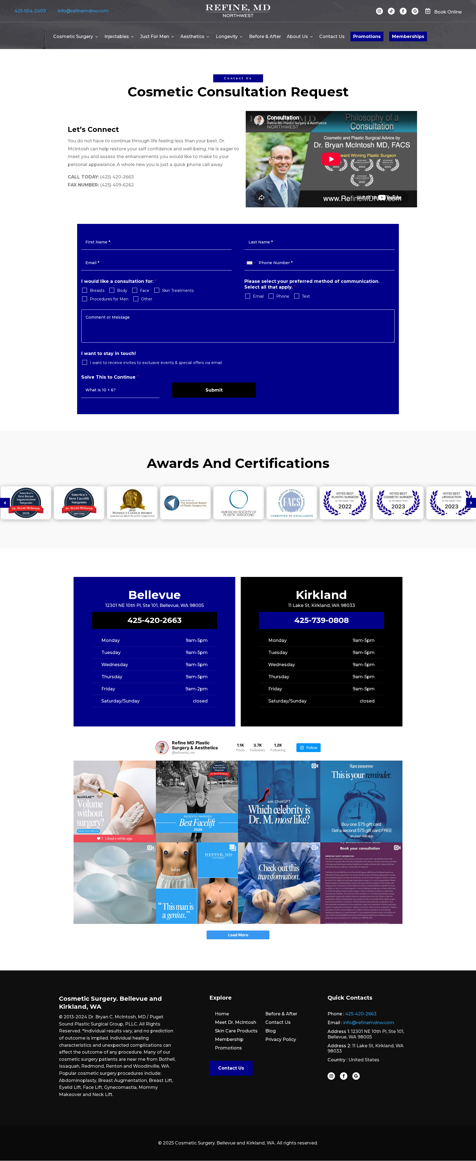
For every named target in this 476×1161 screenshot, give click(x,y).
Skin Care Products (236, 1030)
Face (144, 290)
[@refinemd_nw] (161, 747)
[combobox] (251, 263)
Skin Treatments (178, 290)
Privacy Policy (280, 1039)
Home (222, 1013)
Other (146, 299)
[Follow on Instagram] (379, 11)
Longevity (227, 37)
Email (258, 296)
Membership (229, 1039)
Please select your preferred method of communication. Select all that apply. (311, 284)
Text (306, 296)
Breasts (97, 290)
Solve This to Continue (110, 377)
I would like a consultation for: (119, 281)
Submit (214, 390)
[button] (5, 503)
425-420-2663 (155, 620)
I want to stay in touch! (108, 353)
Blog (270, 1030)
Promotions (367, 36)
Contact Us (332, 37)
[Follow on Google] (415, 11)
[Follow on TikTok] (391, 11)
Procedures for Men (109, 299)
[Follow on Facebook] (403, 11)
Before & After (265, 37)
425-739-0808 (321, 620)
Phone (282, 296)
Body (122, 290)
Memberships (408, 36)
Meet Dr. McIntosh (235, 1022)
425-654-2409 (30, 10)
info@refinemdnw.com (83, 10)
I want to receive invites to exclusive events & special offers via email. (156, 362)
